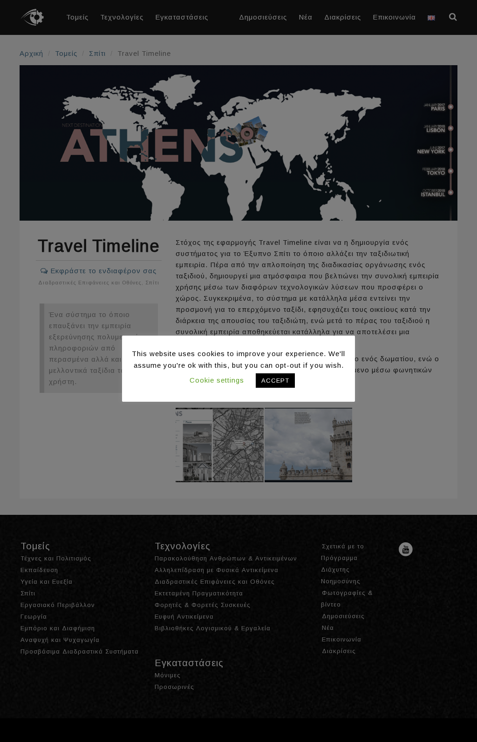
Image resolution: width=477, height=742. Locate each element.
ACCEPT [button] (275, 380)
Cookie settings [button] (217, 380)
